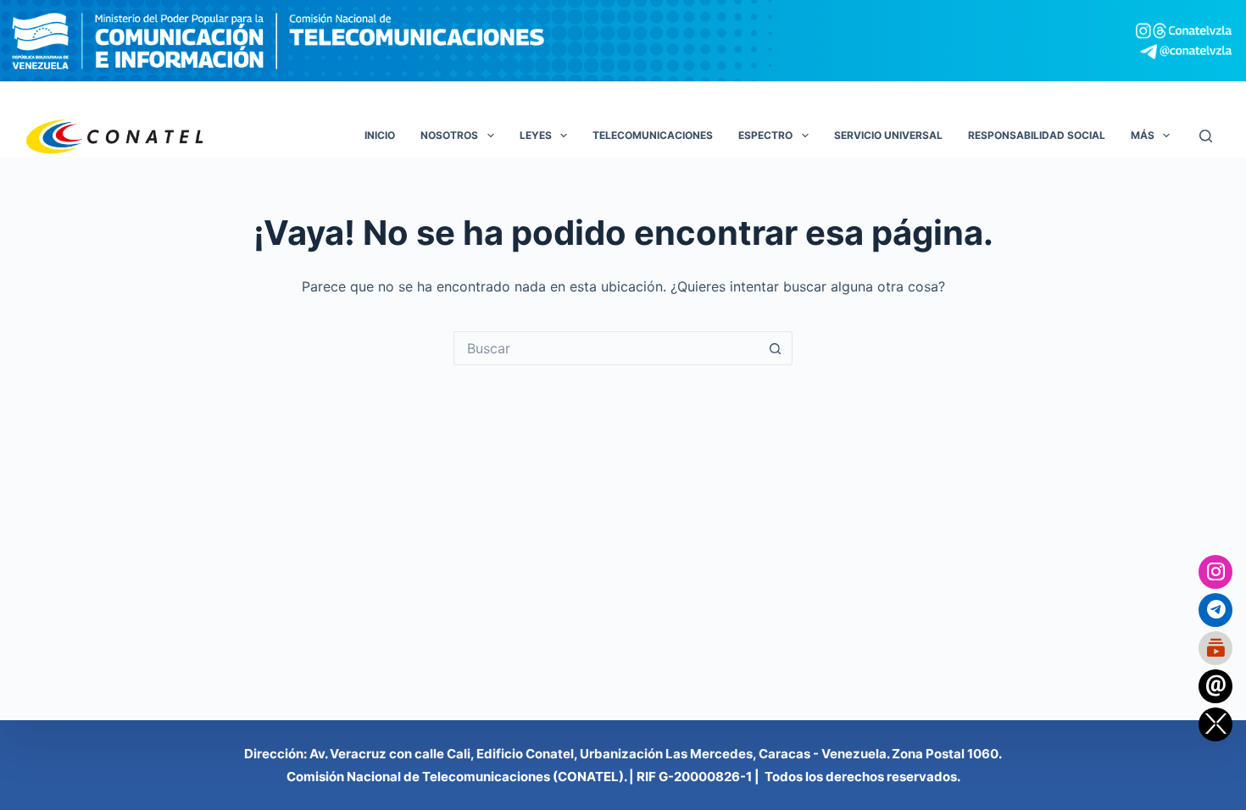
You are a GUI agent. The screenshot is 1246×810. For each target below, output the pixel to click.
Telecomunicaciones (652, 135)
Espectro (765, 135)
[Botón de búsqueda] (776, 348)
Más (1142, 135)
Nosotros (449, 135)
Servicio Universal (888, 135)
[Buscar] (1205, 136)
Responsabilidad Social (1036, 135)
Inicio (379, 135)
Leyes (536, 135)
